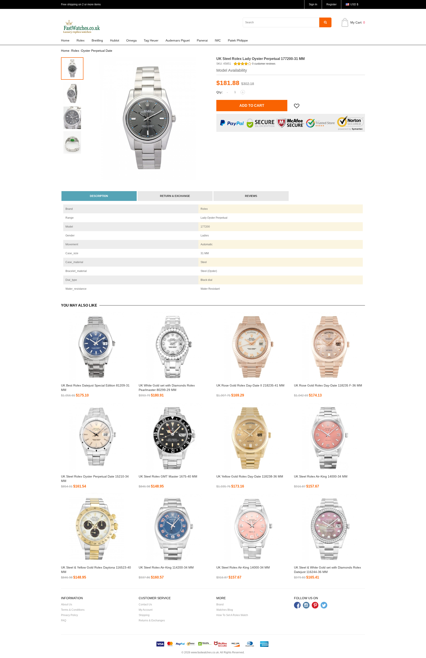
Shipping (144, 615)
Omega (131, 40)
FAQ (63, 620)
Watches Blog (224, 609)
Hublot (114, 40)
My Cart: (357, 22)
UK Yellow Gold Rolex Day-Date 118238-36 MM (249, 476)
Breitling (97, 40)
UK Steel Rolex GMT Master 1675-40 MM (168, 476)
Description (99, 196)
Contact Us (145, 604)
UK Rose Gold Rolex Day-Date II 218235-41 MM (250, 385)
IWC (218, 40)
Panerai (202, 40)
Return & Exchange (175, 196)
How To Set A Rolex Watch (232, 615)
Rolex (81, 40)
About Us (66, 604)
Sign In (313, 4)
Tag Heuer (151, 40)
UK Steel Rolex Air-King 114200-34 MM (166, 567)
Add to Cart (251, 105)
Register (331, 4)
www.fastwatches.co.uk (205, 652)
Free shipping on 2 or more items (81, 4)
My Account (145, 609)
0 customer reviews (263, 63)
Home (65, 40)
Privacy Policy (69, 615)
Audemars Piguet (178, 40)
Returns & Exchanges (152, 620)
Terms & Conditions (73, 609)
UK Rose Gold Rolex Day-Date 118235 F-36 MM (328, 385)
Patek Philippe (238, 40)
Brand (220, 604)
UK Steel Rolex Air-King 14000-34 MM (320, 476)
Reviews (251, 196)
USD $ (354, 4)
